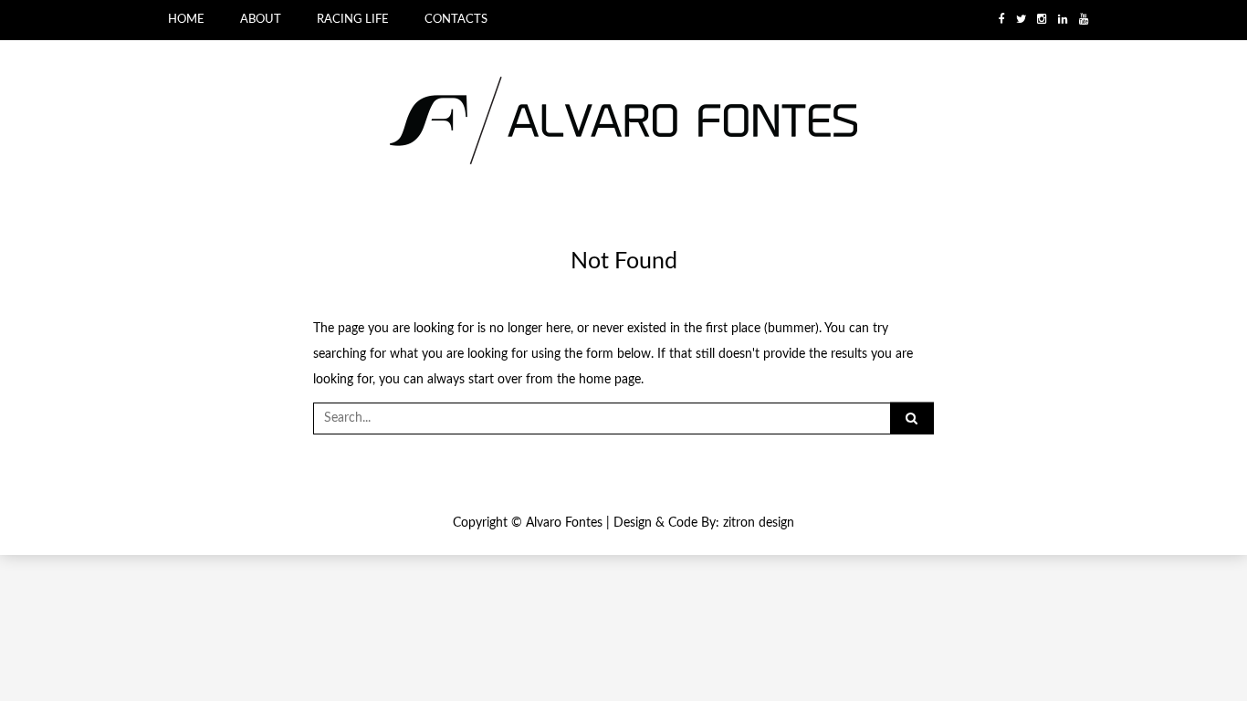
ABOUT (260, 19)
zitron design (758, 523)
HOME (186, 19)
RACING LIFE (353, 19)
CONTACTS (455, 19)
